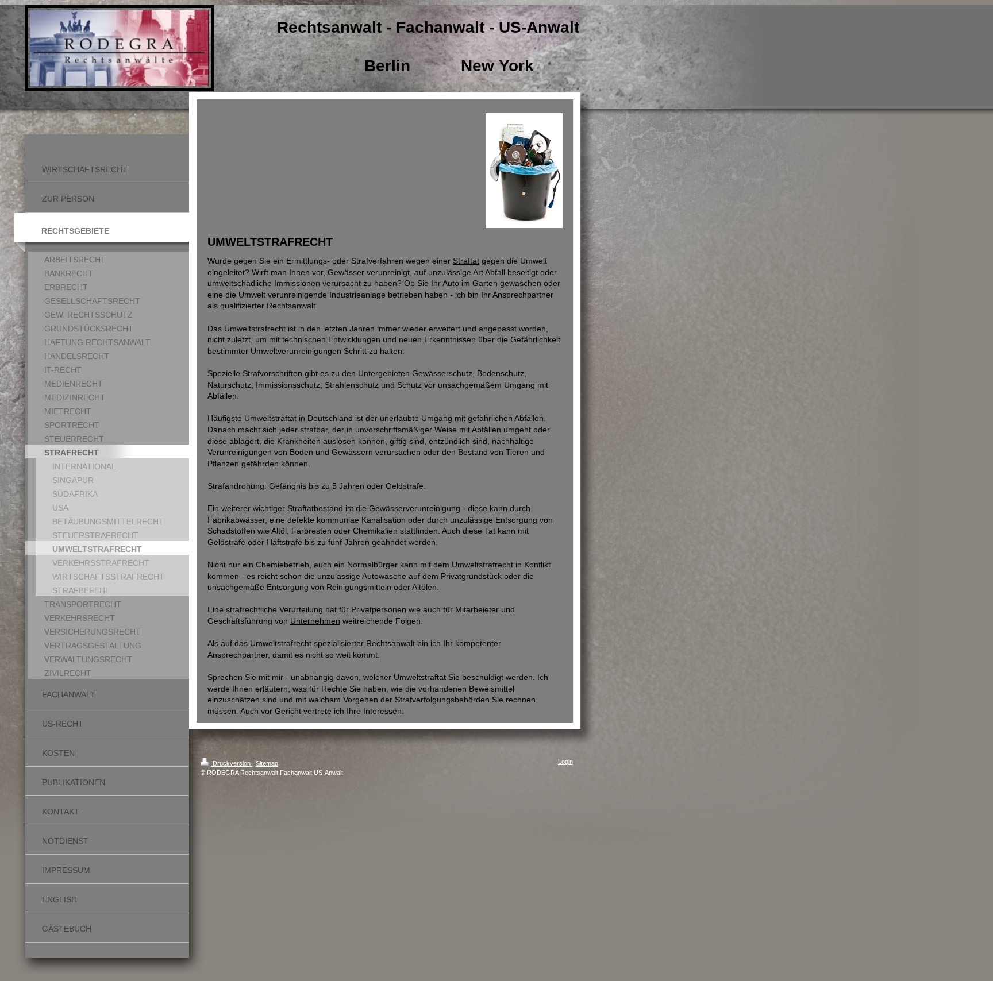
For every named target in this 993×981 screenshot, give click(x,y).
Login (565, 761)
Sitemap (267, 763)
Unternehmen (315, 620)
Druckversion (231, 763)
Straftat (466, 260)
